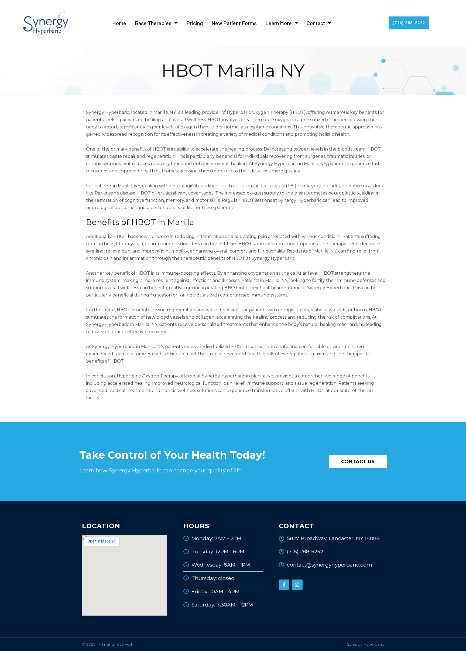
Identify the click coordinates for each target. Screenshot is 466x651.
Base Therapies (153, 23)
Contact (316, 23)
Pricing (194, 23)
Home (119, 23)
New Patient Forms (234, 23)
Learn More (278, 23)
